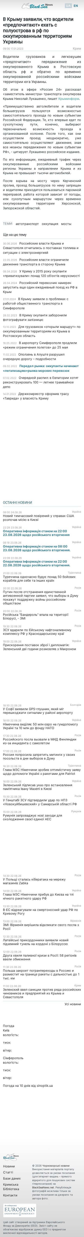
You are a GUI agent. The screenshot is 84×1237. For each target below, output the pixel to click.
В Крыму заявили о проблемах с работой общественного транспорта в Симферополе (35, 303)
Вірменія (75, 920)
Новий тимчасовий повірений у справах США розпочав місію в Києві (38, 517)
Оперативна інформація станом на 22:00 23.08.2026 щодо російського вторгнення (36, 533)
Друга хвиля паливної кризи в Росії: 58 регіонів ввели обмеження (40, 957)
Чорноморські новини (56, 1165)
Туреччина (74, 572)
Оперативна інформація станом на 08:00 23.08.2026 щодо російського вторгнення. (37, 548)
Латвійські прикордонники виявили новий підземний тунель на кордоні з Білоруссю (36, 942)
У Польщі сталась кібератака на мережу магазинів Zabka (34, 881)
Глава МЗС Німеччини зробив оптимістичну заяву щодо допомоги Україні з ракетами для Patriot (42, 771)
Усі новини (73, 1004)
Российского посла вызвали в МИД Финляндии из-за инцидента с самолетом (39, 741)
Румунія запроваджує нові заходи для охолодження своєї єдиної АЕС (32, 817)
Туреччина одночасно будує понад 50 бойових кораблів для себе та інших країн (39, 578)
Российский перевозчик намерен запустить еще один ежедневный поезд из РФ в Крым (40, 287)
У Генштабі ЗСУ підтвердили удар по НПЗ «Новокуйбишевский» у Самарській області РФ (40, 802)
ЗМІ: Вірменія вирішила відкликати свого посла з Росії (41, 926)
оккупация (50, 224)
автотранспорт (27, 224)
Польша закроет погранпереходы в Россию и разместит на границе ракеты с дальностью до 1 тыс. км (41, 974)
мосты (66, 224)
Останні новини (17, 503)
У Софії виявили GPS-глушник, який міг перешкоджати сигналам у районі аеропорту (38, 711)
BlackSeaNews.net (43, 1187)
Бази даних (12, 1178)
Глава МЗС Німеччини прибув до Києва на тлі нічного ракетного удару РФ (38, 896)
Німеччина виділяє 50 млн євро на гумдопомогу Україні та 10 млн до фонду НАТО (40, 726)
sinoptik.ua (45, 1086)
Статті (8, 1172)
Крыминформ (68, 99)
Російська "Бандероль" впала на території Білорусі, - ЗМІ (35, 616)
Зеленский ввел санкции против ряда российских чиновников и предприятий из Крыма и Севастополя (42, 993)
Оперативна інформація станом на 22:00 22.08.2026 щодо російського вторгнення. (36, 563)
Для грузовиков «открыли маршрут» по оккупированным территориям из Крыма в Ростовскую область (41, 331)
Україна (76, 511)
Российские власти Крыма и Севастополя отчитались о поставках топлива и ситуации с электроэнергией (41, 247)
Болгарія (75, 704)
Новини (9, 1166)
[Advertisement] (42, 449)
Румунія (76, 811)
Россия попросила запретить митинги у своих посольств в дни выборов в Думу (39, 756)
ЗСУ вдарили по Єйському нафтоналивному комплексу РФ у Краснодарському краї (37, 632)
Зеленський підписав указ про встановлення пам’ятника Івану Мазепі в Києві (37, 787)
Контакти (10, 1195)
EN (76, 6)
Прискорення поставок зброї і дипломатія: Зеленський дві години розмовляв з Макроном (39, 647)
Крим (77, 48)
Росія (78, 587)
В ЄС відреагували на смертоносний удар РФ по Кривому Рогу (40, 911)
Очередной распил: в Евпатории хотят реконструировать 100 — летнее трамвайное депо (41, 382)
